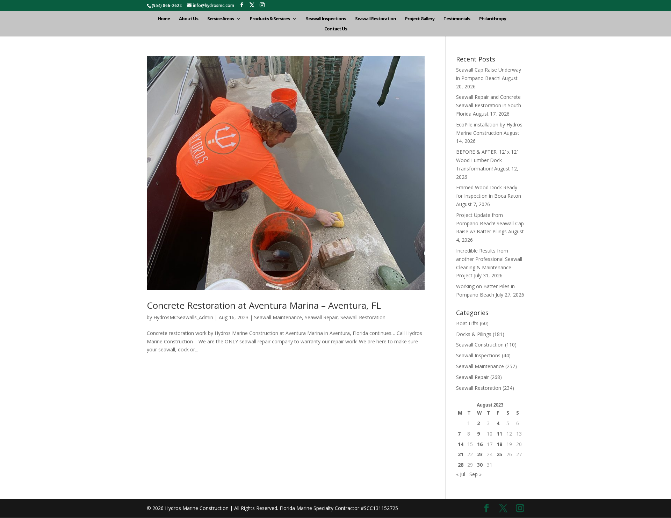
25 (499, 454)
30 (480, 464)
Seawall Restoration (375, 19)
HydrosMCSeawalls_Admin (183, 317)
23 (480, 454)
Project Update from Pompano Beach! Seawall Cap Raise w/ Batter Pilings (490, 223)
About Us (188, 19)
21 (460, 454)
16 (480, 444)
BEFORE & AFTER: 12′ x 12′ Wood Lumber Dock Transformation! (487, 160)
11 (499, 433)
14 (460, 444)
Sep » (475, 474)
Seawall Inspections (326, 19)
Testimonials (456, 19)
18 (499, 444)
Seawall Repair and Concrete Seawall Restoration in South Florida (488, 105)
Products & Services (270, 19)
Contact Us (335, 29)
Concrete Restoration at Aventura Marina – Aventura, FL (264, 305)
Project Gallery (419, 19)
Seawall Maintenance (278, 317)
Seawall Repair (321, 317)
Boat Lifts (467, 323)
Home (164, 19)
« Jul (460, 474)
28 (460, 464)
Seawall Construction (480, 344)
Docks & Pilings (473, 334)
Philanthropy (492, 19)
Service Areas (220, 19)
